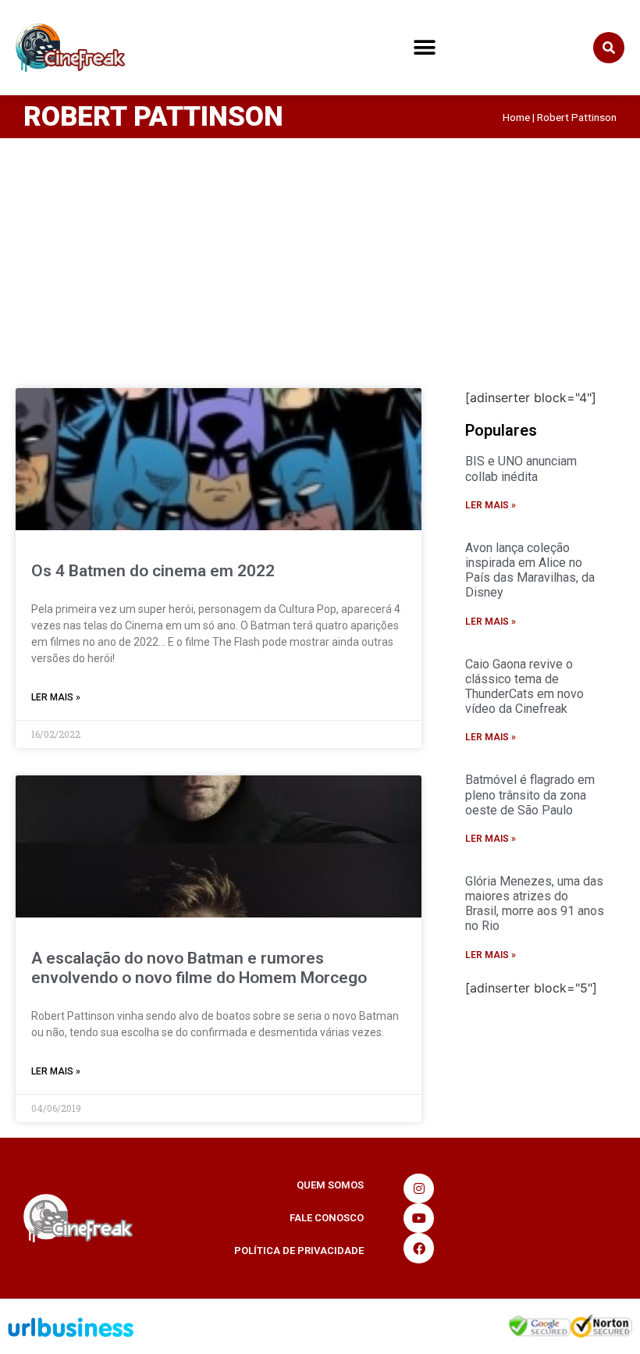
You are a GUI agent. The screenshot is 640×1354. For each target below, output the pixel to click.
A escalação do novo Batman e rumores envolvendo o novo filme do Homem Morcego (199, 968)
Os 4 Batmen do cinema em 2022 (153, 570)
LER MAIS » (55, 697)
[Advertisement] (320, 255)
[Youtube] (418, 1218)
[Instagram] (418, 1188)
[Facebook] (418, 1248)
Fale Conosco (327, 1218)
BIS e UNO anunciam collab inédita (521, 468)
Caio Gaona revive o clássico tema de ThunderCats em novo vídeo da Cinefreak (524, 687)
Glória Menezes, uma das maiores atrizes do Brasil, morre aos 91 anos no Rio (534, 904)
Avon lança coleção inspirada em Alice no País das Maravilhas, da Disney (530, 570)
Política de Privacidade (299, 1250)
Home (516, 117)
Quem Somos (330, 1185)
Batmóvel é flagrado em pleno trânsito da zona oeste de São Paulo (530, 794)
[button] (424, 48)
